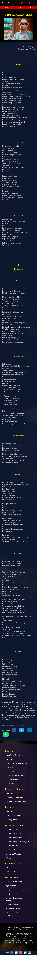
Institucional (12, 877)
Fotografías (10, 771)
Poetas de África (12, 829)
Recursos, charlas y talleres (16, 802)
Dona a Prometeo (13, 904)
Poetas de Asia (12, 846)
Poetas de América (13, 833)
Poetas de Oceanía (13, 854)
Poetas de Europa (13, 850)
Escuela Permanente (14, 815)
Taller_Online (11, 820)
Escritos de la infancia (14, 798)
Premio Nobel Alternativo (16, 763)
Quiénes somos (12, 886)
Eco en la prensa (12, 779)
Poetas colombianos (14, 837)
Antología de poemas (14, 755)
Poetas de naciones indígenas (17, 842)
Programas (10, 890)
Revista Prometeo (14, 863)
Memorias (10, 767)
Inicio (6, 7)
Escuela (9, 807)
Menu (19, 7)
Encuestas (10, 784)
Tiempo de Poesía (13, 858)
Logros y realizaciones (15, 894)
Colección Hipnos (13, 909)
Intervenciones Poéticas (15, 775)
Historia (9, 759)
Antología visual (14, 825)
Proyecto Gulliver (15, 789)
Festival (9, 750)
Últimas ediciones (13, 872)
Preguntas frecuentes (14, 882)
